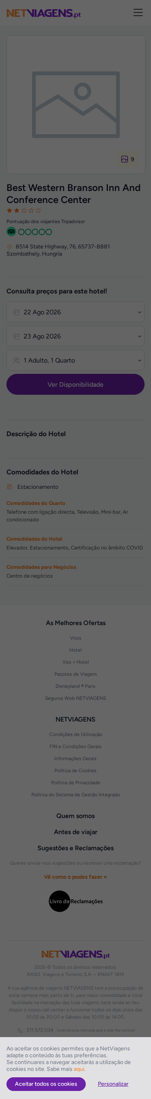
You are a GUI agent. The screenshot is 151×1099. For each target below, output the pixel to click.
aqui (79, 1069)
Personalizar (113, 1084)
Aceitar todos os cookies (46, 1084)
